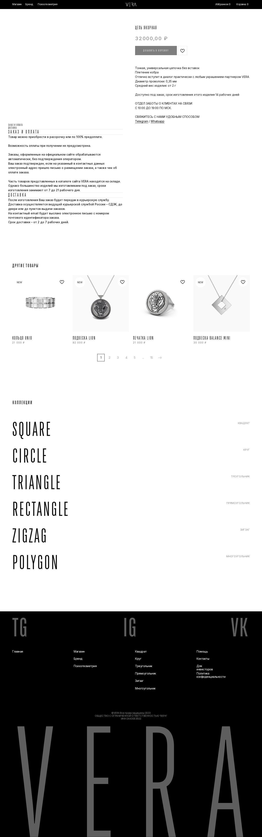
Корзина (241, 4)
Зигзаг (139, 680)
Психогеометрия (85, 666)
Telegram (141, 121)
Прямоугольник (145, 673)
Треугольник (143, 666)
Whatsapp (157, 121)
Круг (138, 658)
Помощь (202, 651)
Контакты (202, 658)
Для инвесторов (204, 667)
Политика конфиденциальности (210, 675)
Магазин (79, 651)
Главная (17, 651)
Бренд (78, 658)
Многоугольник (145, 688)
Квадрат (141, 651)
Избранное (222, 4)
